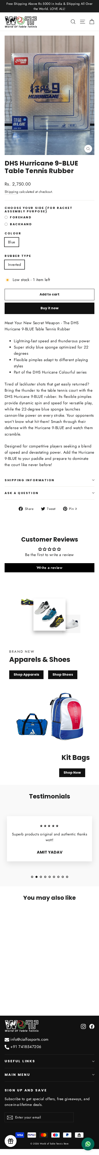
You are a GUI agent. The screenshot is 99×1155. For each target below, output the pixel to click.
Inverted (14, 264)
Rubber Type (18, 256)
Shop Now (72, 772)
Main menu (17, 1074)
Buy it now (49, 308)
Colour (13, 233)
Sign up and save (26, 1090)
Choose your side (39, 209)
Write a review (49, 567)
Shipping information (30, 480)
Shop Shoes (62, 674)
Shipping (11, 191)
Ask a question (22, 493)
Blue (11, 242)
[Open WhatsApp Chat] (88, 1144)
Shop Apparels (26, 674)
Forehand (21, 217)
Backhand (21, 224)
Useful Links (20, 1061)
